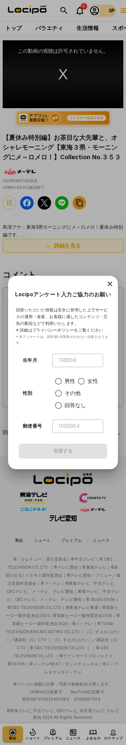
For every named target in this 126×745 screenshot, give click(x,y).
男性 (70, 381)
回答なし (75, 405)
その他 (73, 393)
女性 (92, 381)
